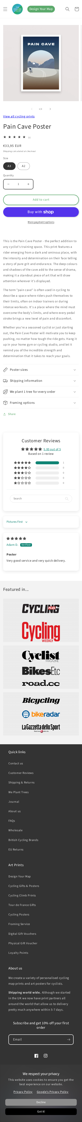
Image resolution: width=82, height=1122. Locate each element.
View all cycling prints (19, 116)
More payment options (41, 222)
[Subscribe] (68, 1039)
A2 (23, 166)
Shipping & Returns (21, 782)
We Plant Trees (18, 792)
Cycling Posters (18, 914)
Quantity (8, 175)
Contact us (15, 763)
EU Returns (16, 850)
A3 (9, 166)
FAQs (11, 821)
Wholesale (15, 830)
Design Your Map (41, 9)
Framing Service (19, 924)
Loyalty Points (18, 953)
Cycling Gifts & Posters (23, 886)
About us (14, 811)
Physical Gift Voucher (22, 943)
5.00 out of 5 (52, 449)
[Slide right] (50, 109)
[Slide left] (31, 109)
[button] (5, 9)
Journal (13, 802)
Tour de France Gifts (22, 905)
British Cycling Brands (23, 840)
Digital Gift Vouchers (22, 934)
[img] (16, 538)
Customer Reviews (21, 773)
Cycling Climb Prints (22, 895)
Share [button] (12, 414)
